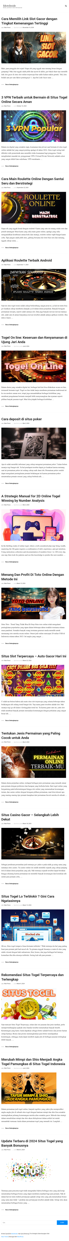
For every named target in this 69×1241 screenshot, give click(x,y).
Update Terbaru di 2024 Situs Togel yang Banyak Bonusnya (32, 1143)
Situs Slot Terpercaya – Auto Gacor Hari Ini (33, 656)
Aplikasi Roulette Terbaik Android (26, 260)
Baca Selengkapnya (11, 84)
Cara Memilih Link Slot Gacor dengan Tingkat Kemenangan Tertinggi (29, 21)
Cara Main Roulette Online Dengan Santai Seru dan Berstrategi (32, 181)
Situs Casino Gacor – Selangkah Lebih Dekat (30, 817)
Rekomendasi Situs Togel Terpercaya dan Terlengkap (32, 977)
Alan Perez (7, 27)
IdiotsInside (9, 5)
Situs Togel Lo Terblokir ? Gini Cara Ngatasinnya (27, 898)
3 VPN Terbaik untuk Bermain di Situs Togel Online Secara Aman (34, 99)
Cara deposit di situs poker (21, 419)
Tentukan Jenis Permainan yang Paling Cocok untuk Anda (30, 735)
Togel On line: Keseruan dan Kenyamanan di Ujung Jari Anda (34, 340)
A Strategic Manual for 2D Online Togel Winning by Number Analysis (30, 498)
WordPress (20, 1236)
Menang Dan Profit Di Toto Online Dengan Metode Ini (32, 577)
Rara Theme (4, 1236)
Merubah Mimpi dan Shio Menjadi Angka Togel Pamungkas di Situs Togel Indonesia (33, 1062)
